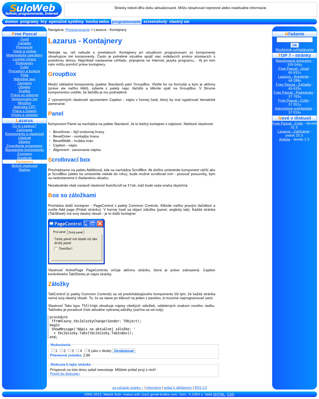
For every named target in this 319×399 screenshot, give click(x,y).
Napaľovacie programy (294, 61)
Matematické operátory (24, 55)
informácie (153, 388)
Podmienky (24, 63)
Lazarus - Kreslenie (293, 76)
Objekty (24, 87)
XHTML (219, 394)
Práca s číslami (24, 111)
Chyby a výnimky (24, 115)
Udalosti (24, 138)
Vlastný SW (179, 21)
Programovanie (126, 21)
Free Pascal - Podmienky (293, 92)
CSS (230, 394)
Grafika (24, 91)
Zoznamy (24, 154)
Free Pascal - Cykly (293, 100)
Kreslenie (24, 158)
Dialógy (24, 170)
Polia (24, 75)
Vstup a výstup (24, 51)
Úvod (24, 39)
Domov (11, 21)
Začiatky (24, 43)
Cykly (24, 67)
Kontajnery (24, 162)
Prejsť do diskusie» (65, 374)
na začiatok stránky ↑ (128, 388)
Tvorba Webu (97, 21)
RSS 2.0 (201, 388)
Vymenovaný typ (24, 99)
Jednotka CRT (24, 107)
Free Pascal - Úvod (293, 68)
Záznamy (24, 83)
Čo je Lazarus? (24, 126)
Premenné (24, 47)
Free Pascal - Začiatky (293, 84)
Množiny (24, 103)
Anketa (284, 139)
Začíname (24, 130)
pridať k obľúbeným (178, 388)
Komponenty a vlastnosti (24, 134)
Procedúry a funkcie (24, 71)
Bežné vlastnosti (24, 166)
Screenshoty (155, 21)
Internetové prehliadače (293, 108)
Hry (44, 21)
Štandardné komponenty (24, 150)
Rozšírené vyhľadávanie (295, 50)
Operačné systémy (66, 21)
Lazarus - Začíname (294, 131)
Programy (29, 21)
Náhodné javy (24, 79)
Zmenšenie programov (24, 146)
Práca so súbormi (24, 95)
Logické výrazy (24, 59)
